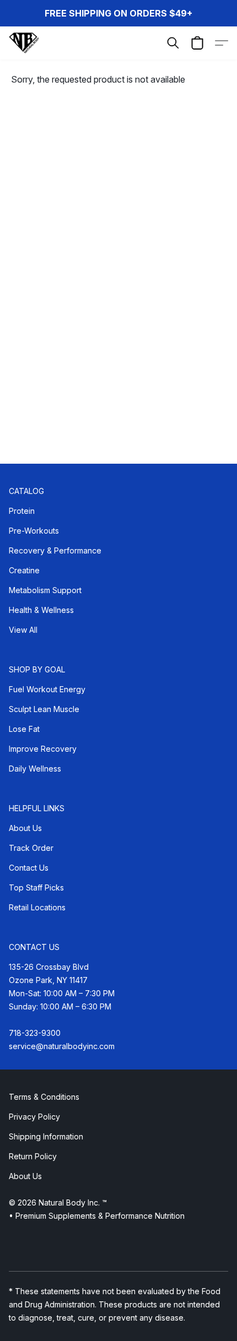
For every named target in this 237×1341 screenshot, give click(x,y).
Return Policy (33, 1156)
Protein (22, 510)
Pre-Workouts (34, 530)
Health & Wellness (41, 610)
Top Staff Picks (36, 887)
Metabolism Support (45, 590)
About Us (25, 828)
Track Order (31, 848)
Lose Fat (24, 729)
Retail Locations (37, 907)
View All (23, 629)
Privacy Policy (34, 1116)
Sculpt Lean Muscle (44, 709)
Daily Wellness (35, 768)
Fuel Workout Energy (47, 689)
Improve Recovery (43, 748)
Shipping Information (46, 1136)
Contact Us (29, 867)
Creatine (24, 570)
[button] (24, 42)
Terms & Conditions (44, 1096)
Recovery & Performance (55, 550)
